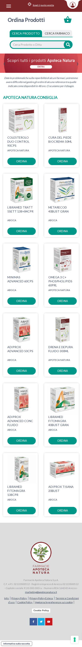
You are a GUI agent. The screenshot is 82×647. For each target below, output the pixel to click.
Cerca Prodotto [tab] (26, 33)
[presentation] (4, 64)
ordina (21, 161)
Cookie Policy (25, 602)
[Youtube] (48, 621)
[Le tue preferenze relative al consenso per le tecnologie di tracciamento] (75, 640)
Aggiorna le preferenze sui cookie (54, 602)
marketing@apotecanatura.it (41, 592)
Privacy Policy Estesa (41, 598)
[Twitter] (41, 621)
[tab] (57, 33)
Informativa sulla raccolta (16, 643)
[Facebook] (33, 621)
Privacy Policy (19, 598)
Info (6, 598)
